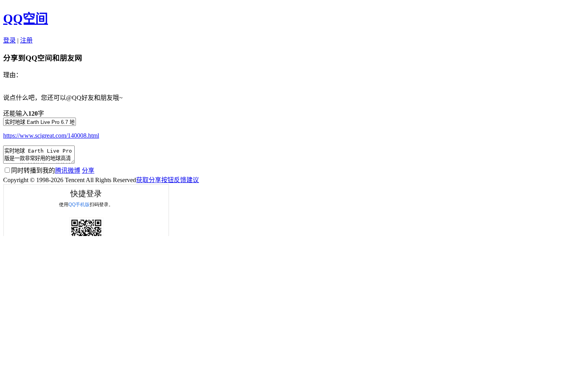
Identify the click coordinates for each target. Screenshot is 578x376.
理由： (12, 75)
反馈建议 (186, 180)
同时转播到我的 (45, 170)
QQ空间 (25, 18)
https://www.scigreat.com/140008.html (51, 135)
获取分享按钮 (155, 180)
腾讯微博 (67, 170)
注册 (26, 40)
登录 (9, 40)
